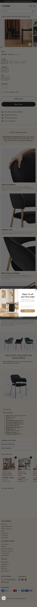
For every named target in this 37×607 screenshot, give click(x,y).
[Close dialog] (35, 290)
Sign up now (27, 311)
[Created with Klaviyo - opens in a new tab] (18, 317)
